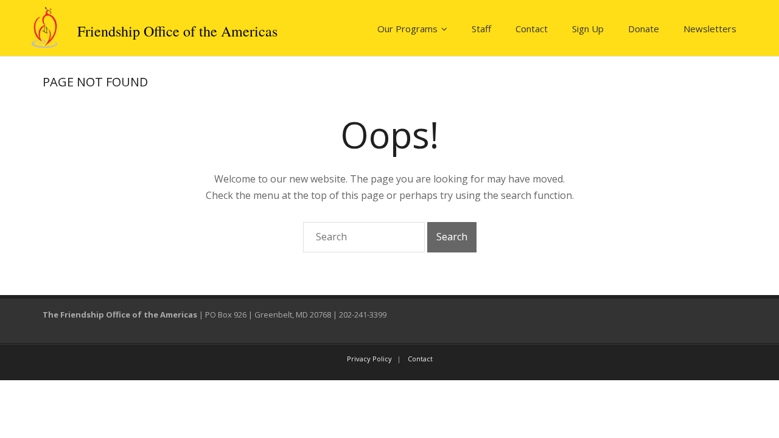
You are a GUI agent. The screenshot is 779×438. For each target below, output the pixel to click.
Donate (643, 29)
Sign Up (588, 29)
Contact (531, 29)
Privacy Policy (369, 358)
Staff (481, 29)
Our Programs (407, 29)
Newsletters (709, 29)
